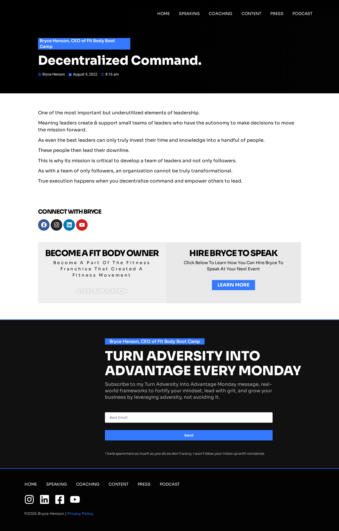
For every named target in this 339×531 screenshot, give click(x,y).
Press (276, 13)
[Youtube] (82, 225)
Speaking (189, 13)
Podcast (302, 13)
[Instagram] (56, 225)
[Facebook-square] (60, 499)
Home (163, 13)
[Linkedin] (69, 225)
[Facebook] (44, 225)
